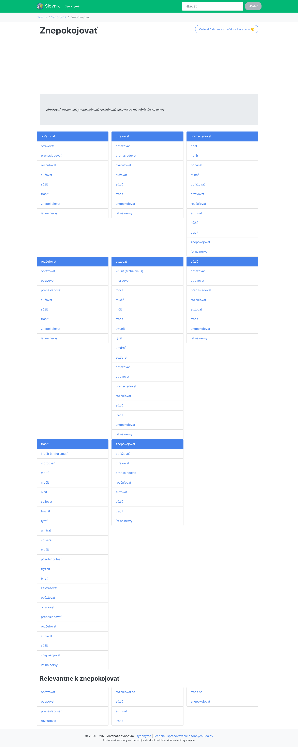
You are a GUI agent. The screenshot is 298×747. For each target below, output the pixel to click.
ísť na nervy (49, 213)
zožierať (121, 357)
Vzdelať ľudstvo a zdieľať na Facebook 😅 (226, 29)
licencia (159, 736)
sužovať (46, 175)
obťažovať (48, 136)
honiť (194, 155)
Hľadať (253, 6)
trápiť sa (196, 692)
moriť (119, 290)
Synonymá (73, 6)
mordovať (122, 280)
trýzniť (120, 329)
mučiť (120, 300)
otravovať (47, 146)
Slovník (52, 6)
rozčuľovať (48, 165)
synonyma (143, 736)
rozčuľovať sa (125, 692)
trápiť (44, 194)
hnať (194, 146)
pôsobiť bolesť (51, 559)
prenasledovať (51, 155)
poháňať (196, 165)
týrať (119, 338)
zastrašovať (49, 588)
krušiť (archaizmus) (129, 271)
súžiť (44, 184)
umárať (121, 348)
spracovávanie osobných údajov (190, 736)
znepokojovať (50, 204)
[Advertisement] (149, 65)
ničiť (119, 309)
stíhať (195, 175)
